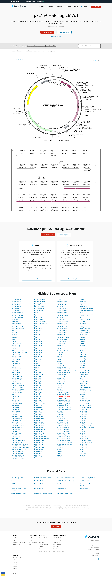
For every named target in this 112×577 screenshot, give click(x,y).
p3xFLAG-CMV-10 (16, 299)
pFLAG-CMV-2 (61, 413)
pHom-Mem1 (83, 306)
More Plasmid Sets (51, 46)
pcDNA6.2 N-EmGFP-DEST (18, 449)
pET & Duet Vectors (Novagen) (65, 477)
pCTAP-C (59, 358)
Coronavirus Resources (17, 481)
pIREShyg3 (83, 323)
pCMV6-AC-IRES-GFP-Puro (41, 438)
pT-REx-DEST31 (84, 374)
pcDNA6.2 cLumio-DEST (18, 446)
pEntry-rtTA (60, 383)
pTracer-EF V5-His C (85, 407)
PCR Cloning (56, 546)
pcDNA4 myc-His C (16, 420)
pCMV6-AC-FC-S (38, 422)
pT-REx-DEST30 (84, 372)
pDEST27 (59, 361)
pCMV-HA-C (37, 360)
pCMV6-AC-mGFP (39, 444)
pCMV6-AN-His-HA (62, 323)
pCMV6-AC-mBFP (39, 440)
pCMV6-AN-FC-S (61, 308)
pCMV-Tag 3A (37, 383)
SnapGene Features (17, 538)
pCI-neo (36, 316)
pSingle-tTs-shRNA (85, 371)
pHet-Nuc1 (83, 303)
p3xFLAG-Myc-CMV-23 (17, 312)
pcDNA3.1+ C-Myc (16, 349)
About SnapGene (17, 557)
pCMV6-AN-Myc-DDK (63, 338)
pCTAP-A (59, 354)
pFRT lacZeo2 (61, 448)
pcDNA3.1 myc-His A (16, 380)
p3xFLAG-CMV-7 (15, 305)
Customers (15, 560)
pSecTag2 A (83, 363)
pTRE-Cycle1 (83, 411)
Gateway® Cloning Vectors (18, 493)
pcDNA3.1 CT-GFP (16, 369)
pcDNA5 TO (14, 438)
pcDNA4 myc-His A (16, 416)
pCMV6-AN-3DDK (62, 301)
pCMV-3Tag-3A (38, 336)
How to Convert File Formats (19, 542)
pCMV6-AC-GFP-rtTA (39, 429)
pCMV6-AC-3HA (38, 415)
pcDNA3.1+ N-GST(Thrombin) (19, 352)
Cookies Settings (95, 547)
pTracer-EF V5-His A (85, 404)
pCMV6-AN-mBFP (62, 327)
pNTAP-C (82, 341)
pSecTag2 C (83, 367)
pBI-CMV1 (14, 330)
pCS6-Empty (60, 352)
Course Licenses (33, 542)
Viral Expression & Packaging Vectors (88, 484)
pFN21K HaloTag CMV (63, 429)
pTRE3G (82, 435)
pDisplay (59, 363)
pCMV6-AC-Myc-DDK (40, 451)
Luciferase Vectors (39, 484)
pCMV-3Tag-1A (38, 325)
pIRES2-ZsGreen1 (85, 319)
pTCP (81, 380)
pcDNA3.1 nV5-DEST (16, 393)
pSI (81, 369)
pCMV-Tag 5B (38, 396)
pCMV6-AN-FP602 (62, 310)
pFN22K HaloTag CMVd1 (63, 433)
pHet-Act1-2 (83, 299)
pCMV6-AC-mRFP (39, 448)
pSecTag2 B (83, 365)
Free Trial (96, 6)
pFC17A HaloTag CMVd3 (63, 404)
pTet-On (82, 389)
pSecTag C (83, 361)
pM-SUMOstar (84, 330)
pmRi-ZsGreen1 (84, 336)
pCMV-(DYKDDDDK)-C (40, 321)
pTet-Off (82, 385)
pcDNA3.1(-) (14, 367)
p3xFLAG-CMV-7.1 (16, 306)
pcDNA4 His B (15, 407)
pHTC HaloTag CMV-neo (86, 308)
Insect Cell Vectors (39, 481)
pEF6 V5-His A (61, 378)
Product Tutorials (43, 540)
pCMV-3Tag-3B (38, 338)
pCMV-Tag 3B (38, 385)
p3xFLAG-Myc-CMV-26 (17, 317)
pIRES (81, 312)
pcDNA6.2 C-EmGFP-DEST (18, 440)
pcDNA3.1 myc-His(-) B (17, 387)
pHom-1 (82, 305)
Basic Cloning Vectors (17, 477)
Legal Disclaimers (95, 545)
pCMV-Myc (37, 367)
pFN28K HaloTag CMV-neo (64, 444)
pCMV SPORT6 (38, 317)
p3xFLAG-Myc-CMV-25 (17, 316)
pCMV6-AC (37, 411)
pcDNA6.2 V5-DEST (16, 457)
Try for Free (56, 526)
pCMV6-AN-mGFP (62, 330)
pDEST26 (59, 360)
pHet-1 (59, 457)
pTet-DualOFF (84, 382)
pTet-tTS (82, 393)
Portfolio (15, 568)
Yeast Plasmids (84, 488)
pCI (35, 314)
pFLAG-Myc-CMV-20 (62, 422)
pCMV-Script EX (38, 374)
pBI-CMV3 (14, 334)
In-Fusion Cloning (57, 544)
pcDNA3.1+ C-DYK (16, 343)
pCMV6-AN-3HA (61, 303)
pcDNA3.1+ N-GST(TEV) (17, 350)
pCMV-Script (37, 372)
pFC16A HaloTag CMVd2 (63, 400)
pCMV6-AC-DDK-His (39, 418)
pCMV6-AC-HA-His (39, 433)
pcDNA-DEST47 (15, 361)
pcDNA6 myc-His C (39, 303)
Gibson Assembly (57, 542)
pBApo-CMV (14, 321)
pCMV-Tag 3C (37, 387)
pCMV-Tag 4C (38, 393)
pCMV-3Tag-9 (38, 352)
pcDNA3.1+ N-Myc (16, 358)
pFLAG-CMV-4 (61, 416)
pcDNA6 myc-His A (39, 299)
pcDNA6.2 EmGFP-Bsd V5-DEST (20, 448)
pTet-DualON (83, 383)
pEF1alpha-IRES (61, 367)
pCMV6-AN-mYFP (62, 339)
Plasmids (50, 6)
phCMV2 (59, 453)
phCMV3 (59, 455)
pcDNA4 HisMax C (16, 415)
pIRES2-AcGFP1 (84, 316)
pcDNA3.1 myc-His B (16, 382)
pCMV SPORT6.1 (38, 319)
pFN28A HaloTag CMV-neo (64, 442)
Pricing (76, 6)
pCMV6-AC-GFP (38, 427)
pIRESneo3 (83, 325)
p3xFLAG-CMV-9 (15, 310)
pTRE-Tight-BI (84, 422)
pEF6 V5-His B (61, 380)
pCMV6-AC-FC (38, 420)
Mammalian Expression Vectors (43, 493)
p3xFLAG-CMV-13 (16, 301)
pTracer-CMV (83, 398)
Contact (14, 573)
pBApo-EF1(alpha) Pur (17, 328)
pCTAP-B (59, 356)
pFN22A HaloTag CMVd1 (63, 431)
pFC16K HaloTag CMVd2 (63, 402)
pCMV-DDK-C (38, 354)
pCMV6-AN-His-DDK (62, 321)
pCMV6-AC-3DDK (38, 413)
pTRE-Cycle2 (83, 413)
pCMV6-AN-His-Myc (62, 325)
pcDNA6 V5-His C (39, 310)
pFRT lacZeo (60, 446)
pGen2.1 (59, 449)
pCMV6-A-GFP (38, 405)
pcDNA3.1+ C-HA (15, 345)
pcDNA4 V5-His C (16, 433)
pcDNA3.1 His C (15, 374)
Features (41, 6)
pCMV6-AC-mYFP (39, 455)
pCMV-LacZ (37, 363)
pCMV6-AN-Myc (61, 336)
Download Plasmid (56, 36)
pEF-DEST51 (60, 365)
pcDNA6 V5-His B (39, 308)
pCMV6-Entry (61, 345)
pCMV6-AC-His (38, 435)
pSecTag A (83, 358)
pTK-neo (82, 396)
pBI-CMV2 (14, 332)
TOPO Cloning (56, 549)
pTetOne (82, 394)
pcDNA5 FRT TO (15, 437)
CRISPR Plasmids (16, 484)
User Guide (41, 542)
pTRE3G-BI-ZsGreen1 (86, 442)
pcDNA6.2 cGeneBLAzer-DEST (19, 444)
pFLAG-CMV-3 (61, 415)
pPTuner (82, 345)
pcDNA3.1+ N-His (16, 356)
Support (68, 6)
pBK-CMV (14, 338)
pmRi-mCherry (84, 334)
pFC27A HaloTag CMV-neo (64, 407)
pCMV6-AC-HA (38, 431)
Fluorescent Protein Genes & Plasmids (19, 489)
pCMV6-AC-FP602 (39, 424)
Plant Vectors (61, 484)
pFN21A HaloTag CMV (63, 427)
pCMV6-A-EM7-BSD (39, 404)
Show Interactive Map (17, 59)
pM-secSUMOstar (85, 328)
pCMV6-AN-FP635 (62, 312)
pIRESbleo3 (83, 321)
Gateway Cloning (57, 540)
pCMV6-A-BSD (38, 402)
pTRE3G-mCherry (85, 446)
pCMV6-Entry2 (61, 349)
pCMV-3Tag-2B (38, 332)
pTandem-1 (83, 376)
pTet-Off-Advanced (85, 387)
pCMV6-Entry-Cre (62, 347)
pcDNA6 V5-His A (39, 306)
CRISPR (41, 546)
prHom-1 (82, 352)
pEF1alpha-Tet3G (62, 374)
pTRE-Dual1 (83, 416)
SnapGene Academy (44, 538)
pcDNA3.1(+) (14, 365)
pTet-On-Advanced (85, 391)
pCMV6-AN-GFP (61, 314)
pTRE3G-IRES (83, 444)
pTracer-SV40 (84, 409)
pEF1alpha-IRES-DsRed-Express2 (66, 371)
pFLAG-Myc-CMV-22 (62, 426)
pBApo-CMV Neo (16, 323)
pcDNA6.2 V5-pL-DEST (17, 459)
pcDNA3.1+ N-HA (15, 354)
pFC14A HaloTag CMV (62, 393)
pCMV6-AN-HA (61, 317)
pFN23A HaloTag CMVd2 (63, 435)
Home (13, 51)
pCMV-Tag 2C (37, 382)
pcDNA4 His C (15, 409)
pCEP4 (36, 312)
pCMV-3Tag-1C (38, 328)
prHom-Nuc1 (83, 354)
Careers (14, 571)
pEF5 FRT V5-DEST (62, 376)
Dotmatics (15, 566)
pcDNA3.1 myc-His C (16, 383)
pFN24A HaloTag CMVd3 (63, 438)
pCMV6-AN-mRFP (62, 334)
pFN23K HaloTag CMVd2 (63, 437)
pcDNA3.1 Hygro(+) (16, 376)
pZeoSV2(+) (83, 453)
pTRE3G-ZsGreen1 (85, 448)
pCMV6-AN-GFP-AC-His (63, 316)
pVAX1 (81, 449)
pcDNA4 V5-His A (16, 429)
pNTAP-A (82, 338)
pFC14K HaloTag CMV (63, 394)
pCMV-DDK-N (38, 356)
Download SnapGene (64, 32)
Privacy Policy (96, 542)
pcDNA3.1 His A (15, 371)
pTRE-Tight (83, 420)
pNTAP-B (82, 339)
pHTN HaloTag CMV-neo (86, 310)
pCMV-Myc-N (38, 371)
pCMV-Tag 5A (37, 394)
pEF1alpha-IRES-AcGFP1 (63, 369)
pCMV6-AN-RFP (61, 341)
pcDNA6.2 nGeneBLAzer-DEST (19, 453)
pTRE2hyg (83, 431)
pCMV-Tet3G (37, 400)
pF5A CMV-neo (61, 389)
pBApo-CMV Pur (15, 325)
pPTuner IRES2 (84, 347)
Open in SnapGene (47, 32)
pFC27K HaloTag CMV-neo (64, 409)
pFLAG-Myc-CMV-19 (62, 420)
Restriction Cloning (57, 538)
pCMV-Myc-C (37, 369)
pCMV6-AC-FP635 (39, 426)
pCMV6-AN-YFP (61, 343)
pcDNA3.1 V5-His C (16, 398)
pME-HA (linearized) (85, 332)
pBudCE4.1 (14, 339)
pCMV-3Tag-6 (38, 347)
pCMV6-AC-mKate (39, 446)
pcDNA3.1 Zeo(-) (15, 402)
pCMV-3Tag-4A (38, 341)
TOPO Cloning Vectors (86, 481)
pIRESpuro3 (83, 327)
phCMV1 (59, 451)
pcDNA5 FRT (14, 435)
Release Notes (16, 544)
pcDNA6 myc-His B (39, 301)
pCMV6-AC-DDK (38, 416)
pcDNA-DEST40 (15, 360)
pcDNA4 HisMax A (16, 411)
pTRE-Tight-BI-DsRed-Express (88, 426)
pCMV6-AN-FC (61, 306)
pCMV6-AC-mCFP (39, 442)
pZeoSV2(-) (83, 455)
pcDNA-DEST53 (15, 363)
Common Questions (43, 544)
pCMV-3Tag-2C (38, 334)
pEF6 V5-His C (61, 382)
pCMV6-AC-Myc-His (39, 453)
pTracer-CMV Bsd (85, 400)
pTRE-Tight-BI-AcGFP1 (86, 424)
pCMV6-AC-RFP (38, 457)
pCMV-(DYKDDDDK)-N (40, 323)
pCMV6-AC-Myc (38, 449)
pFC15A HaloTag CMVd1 (63, 396)
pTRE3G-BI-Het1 (84, 438)
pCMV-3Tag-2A (38, 330)
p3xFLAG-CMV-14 (16, 303)
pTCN (81, 378)
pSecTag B (83, 360)
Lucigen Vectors (38, 488)
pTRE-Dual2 (83, 418)
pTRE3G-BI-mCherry (85, 440)
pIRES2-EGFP (83, 317)
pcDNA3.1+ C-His (15, 347)
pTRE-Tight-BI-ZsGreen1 (87, 427)
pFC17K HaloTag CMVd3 (63, 405)
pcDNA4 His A (15, 405)
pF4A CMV (59, 385)
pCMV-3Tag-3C (38, 339)
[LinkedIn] (98, 559)
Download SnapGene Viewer (75, 279)
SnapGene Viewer (17, 540)
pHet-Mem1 (83, 301)
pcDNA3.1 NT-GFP (16, 391)
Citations (15, 562)
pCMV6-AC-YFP (61, 299)
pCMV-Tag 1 (37, 376)
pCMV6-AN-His (61, 319)
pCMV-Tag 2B (38, 380)
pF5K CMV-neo (61, 391)
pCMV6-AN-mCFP (62, 328)
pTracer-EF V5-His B (85, 405)
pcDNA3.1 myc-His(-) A (17, 385)
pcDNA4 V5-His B (16, 431)
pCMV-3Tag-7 (38, 349)
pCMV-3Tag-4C (38, 345)
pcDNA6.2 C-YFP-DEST (17, 442)
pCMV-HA (36, 358)
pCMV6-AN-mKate (62, 332)
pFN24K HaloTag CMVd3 (63, 440)
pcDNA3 (13, 341)
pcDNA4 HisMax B (16, 413)
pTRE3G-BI (83, 437)
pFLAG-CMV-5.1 (61, 418)
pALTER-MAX (14, 319)
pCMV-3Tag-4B (38, 343)
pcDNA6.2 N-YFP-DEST (17, 451)
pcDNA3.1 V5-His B (16, 396)
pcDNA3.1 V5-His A (16, 394)
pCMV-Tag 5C (37, 398)
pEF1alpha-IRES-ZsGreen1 (64, 372)
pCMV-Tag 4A (38, 389)
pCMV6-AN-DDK (61, 305)
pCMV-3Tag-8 (38, 350)
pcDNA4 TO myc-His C (17, 427)
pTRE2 (82, 429)
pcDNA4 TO (14, 422)
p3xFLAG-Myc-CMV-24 (17, 314)
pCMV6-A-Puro (38, 409)
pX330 (81, 451)
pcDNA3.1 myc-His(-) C (17, 389)
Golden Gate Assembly (58, 551)
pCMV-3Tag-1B (38, 327)
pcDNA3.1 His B (15, 372)
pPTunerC (82, 349)
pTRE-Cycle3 (83, 415)
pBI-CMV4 (14, 336)
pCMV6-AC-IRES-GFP (40, 437)
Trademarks (96, 553)
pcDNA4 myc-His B (16, 418)
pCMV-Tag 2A (37, 378)
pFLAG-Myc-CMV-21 (62, 424)
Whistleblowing (95, 555)
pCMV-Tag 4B (38, 391)
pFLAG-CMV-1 (60, 411)
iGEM (30, 544)
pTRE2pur (82, 433)
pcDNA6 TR (37, 305)
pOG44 (82, 343)
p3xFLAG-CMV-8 (15, 308)
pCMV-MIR (37, 365)
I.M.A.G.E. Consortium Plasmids (43, 477)
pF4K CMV (60, 387)
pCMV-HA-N (37, 361)
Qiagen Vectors (61, 488)
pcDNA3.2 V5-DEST (16, 404)
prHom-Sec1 (83, 356)
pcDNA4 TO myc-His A (17, 424)
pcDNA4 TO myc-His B (17, 426)
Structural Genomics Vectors (65, 493)
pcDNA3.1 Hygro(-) (16, 378)
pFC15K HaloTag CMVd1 (63, 398)
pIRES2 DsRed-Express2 (86, 314)
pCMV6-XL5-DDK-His (62, 350)
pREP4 (82, 350)
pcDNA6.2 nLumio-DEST (18, 455)
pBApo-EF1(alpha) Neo (17, 327)
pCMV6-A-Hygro (38, 407)
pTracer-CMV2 (84, 402)
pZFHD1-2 (82, 457)
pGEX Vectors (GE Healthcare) (65, 481)
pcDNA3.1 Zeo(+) (15, 400)
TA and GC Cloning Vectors (87, 477)
